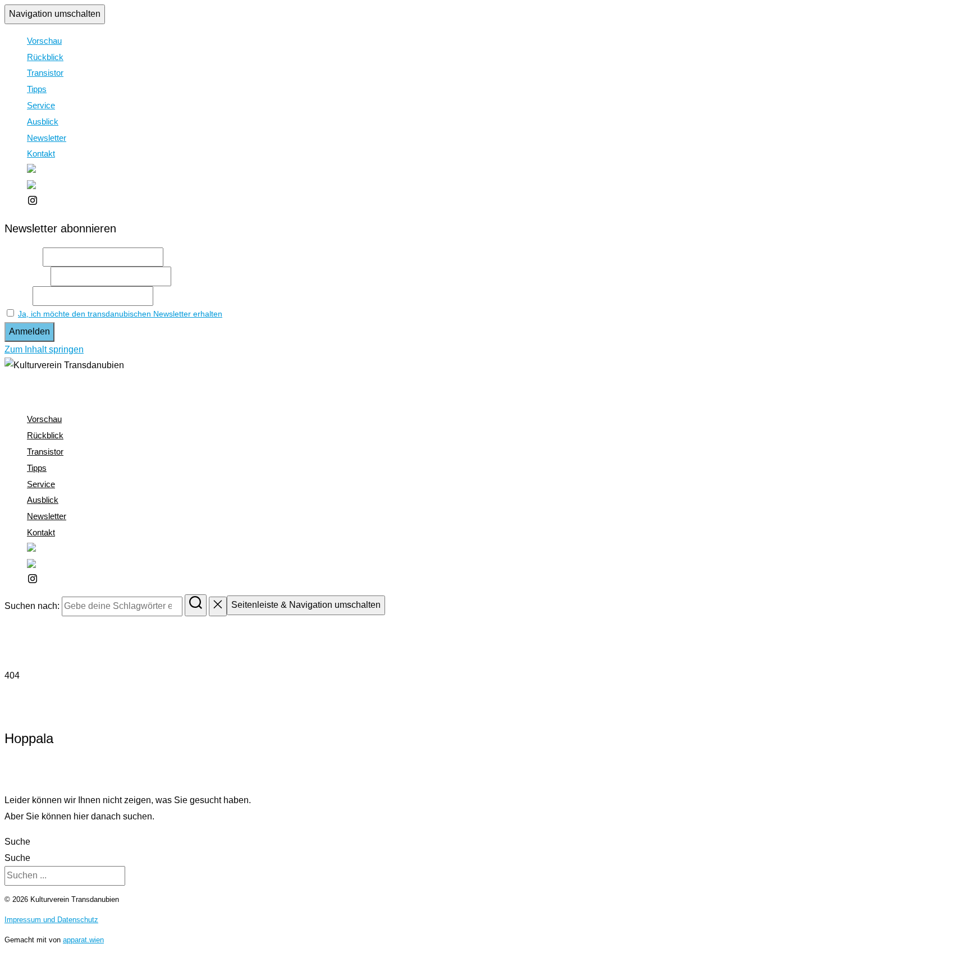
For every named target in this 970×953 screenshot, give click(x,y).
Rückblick (45, 57)
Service (41, 105)
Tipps (37, 89)
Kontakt (41, 153)
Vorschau (44, 40)
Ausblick (42, 121)
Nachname (26, 276)
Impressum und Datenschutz (51, 919)
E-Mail (17, 295)
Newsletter (46, 138)
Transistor (45, 72)
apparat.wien (83, 940)
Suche (17, 841)
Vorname (22, 257)
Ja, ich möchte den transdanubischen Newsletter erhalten (120, 313)
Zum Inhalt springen (44, 349)
